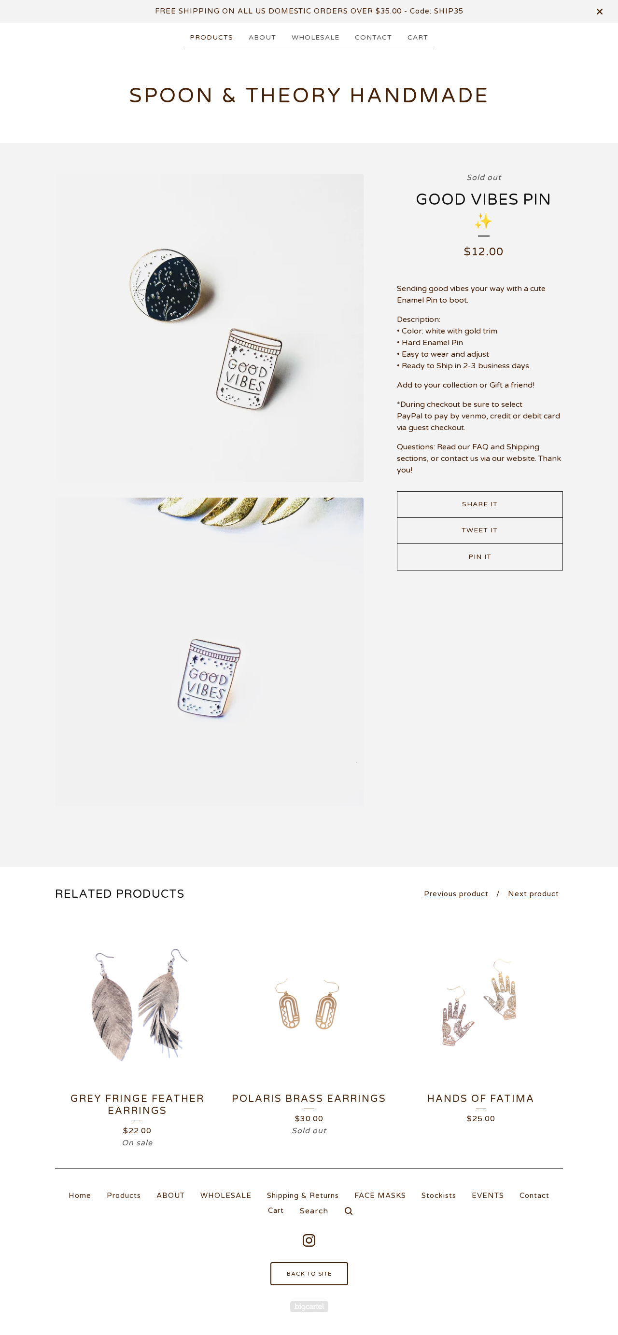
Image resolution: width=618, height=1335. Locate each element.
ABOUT (262, 37)
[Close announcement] (599, 11)
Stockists (438, 1195)
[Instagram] (309, 1240)
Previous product (456, 894)
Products (211, 37)
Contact (373, 37)
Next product (533, 894)
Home (80, 1195)
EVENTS (488, 1195)
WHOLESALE (315, 37)
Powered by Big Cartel (309, 1306)
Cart (417, 37)
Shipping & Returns (303, 1195)
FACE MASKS (380, 1195)
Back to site (309, 1273)
